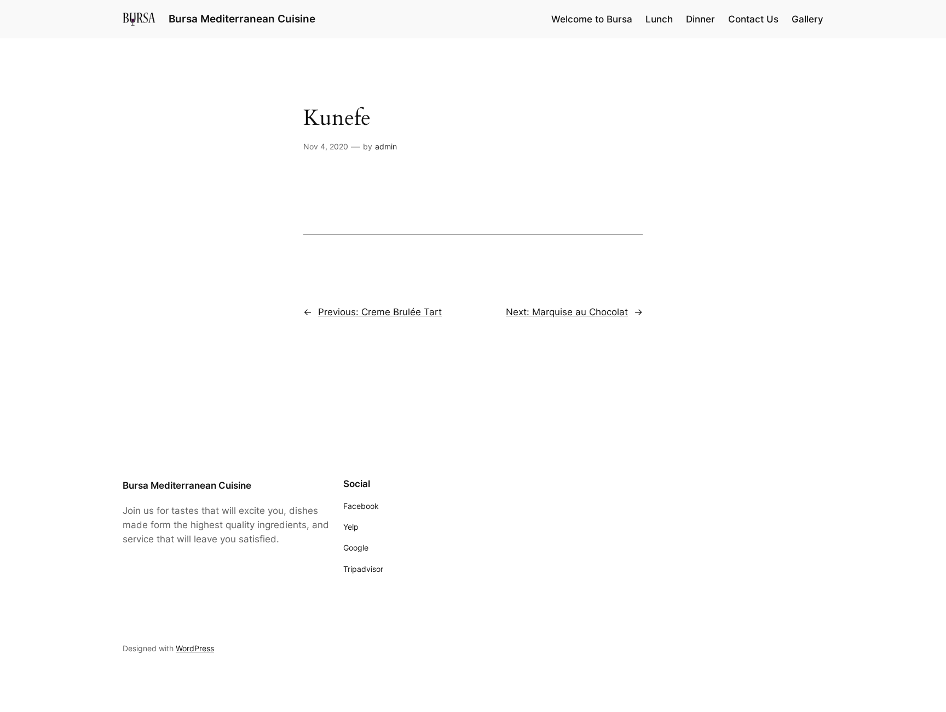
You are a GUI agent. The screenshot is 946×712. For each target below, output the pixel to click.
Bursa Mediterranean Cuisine (242, 18)
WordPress (195, 648)
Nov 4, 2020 (325, 146)
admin (386, 146)
